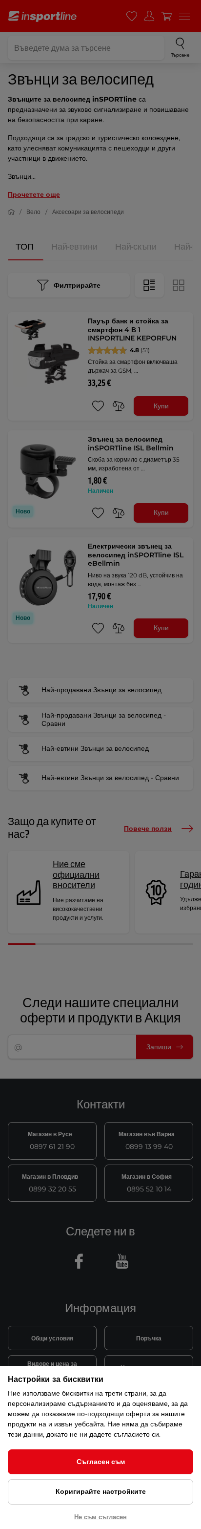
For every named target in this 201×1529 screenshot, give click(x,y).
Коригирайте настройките (101, 1491)
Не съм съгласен (100, 1517)
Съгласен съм (101, 1461)
